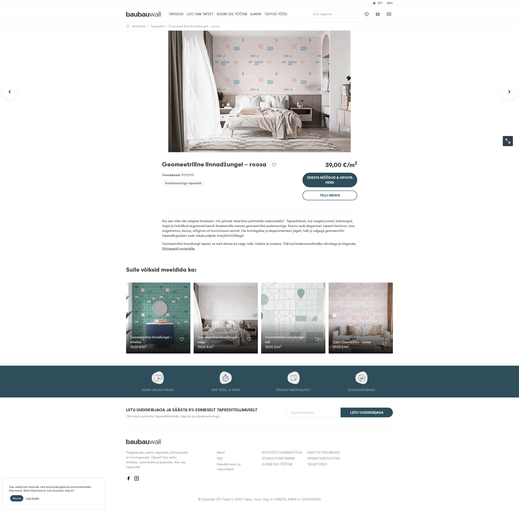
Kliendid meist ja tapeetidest (228, 467)
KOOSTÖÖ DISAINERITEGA (282, 452)
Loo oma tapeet (200, 14)
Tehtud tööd (275, 14)
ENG (390, 3)
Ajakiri (255, 14)
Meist (221, 452)
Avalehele (138, 26)
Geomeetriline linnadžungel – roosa (194, 26)
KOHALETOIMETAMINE (278, 458)
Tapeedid (176, 14)
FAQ (220, 458)
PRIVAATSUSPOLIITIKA (323, 458)
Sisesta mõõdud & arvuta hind (330, 180)
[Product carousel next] (509, 91)
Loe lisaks (32, 498)
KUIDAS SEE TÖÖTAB (232, 14)
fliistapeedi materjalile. (178, 249)
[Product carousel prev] (9, 91)
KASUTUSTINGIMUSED (323, 452)
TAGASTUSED (317, 464)
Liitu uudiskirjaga (366, 412)
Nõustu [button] (17, 498)
